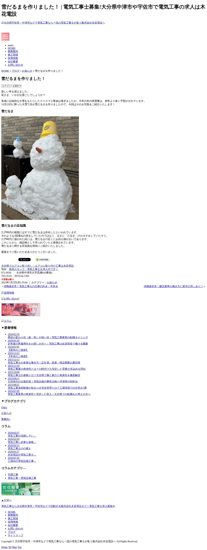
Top (19, 547)
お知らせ (27, 70)
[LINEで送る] (42, 259)
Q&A (4, 407)
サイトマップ (15, 535)
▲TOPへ (6, 500)
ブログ (15, 70)
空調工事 (13, 474)
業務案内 (13, 51)
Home (4, 547)
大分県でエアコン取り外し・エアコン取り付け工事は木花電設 (37, 265)
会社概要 (13, 61)
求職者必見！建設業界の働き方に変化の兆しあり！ (173, 286)
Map (14, 547)
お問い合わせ (15, 65)
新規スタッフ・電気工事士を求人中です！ (33, 269)
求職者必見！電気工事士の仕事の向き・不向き (31, 286)
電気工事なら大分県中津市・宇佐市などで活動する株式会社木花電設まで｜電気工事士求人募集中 (58, 506)
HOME (12, 48)
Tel (9, 547)
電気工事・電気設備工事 (22, 478)
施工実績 (13, 54)
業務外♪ (5, 419)
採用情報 (13, 58)
